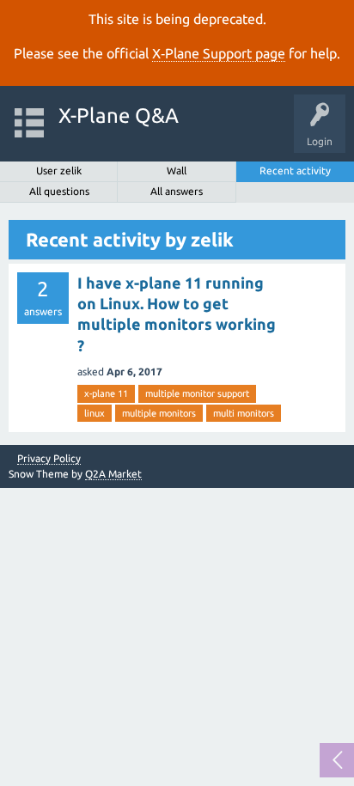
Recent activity (295, 170)
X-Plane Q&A (118, 115)
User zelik (59, 170)
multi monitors (243, 413)
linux (94, 413)
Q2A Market (113, 473)
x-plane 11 (106, 393)
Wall (176, 170)
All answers (176, 191)
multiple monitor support (197, 393)
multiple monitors (159, 413)
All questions (59, 191)
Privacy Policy (49, 459)
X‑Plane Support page (218, 53)
